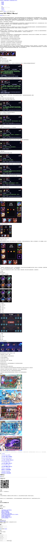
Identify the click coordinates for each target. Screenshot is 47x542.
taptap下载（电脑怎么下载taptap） (6, 463)
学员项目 (2, 4)
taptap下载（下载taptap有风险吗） (6, 456)
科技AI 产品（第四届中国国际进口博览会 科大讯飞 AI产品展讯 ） (10, 514)
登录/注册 (2, 8)
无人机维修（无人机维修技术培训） (6, 515)
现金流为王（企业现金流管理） (6, 469)
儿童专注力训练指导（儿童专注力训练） (6, 513)
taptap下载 (3, 453)
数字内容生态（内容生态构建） (5, 512)
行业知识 (2, 3)
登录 (0, 476)
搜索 (2, 6)
